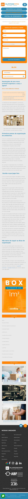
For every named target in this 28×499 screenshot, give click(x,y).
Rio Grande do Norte (6, 451)
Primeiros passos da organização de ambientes (13, 96)
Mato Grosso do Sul (18, 445)
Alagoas (3, 448)
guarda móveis (11, 267)
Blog (3, 88)
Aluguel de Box (5, 322)
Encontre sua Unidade (14, 9)
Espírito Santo (17, 437)
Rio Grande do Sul (17, 434)
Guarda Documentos (6, 335)
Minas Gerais (4, 440)
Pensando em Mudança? (7, 354)
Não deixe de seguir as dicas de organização (13, 99)
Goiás (15, 442)
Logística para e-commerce (8, 350)
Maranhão (16, 456)
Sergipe (15, 451)
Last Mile (4, 347)
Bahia (3, 456)
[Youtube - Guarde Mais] (16, 463)
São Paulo (4, 442)
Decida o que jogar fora (8, 97)
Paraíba (15, 448)
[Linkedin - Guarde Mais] (20, 463)
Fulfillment (4, 332)
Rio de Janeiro (17, 440)
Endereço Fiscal (5, 329)
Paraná (3, 434)
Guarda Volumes (5, 344)
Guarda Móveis (5, 341)
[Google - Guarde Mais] (7, 463)
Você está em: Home (7, 21)
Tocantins (16, 453)
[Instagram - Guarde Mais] (13, 463)
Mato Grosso (4, 445)
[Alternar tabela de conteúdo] (23, 95)
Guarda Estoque (5, 338)
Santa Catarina (5, 437)
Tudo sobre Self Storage (12, 88)
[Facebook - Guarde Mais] (9, 463)
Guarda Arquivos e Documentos (14, 496)
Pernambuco (4, 459)
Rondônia (4, 453)
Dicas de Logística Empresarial (9, 325)
